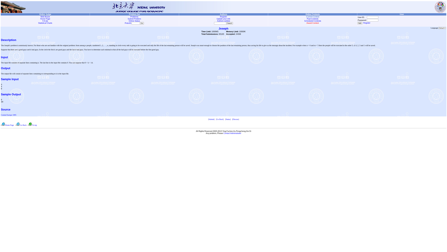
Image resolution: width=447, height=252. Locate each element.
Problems (134, 17)
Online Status (134, 21)
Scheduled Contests (312, 21)
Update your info (223, 19)
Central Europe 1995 (8, 115)
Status (228, 119)
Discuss (235, 119)
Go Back (220, 119)
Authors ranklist (223, 21)
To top (34, 125)
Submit (211, 119)
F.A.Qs (45, 21)
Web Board (45, 17)
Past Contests (312, 19)
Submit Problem (134, 19)
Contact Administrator (232, 133)
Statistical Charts (45, 23)
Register (223, 17)
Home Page (45, 19)
